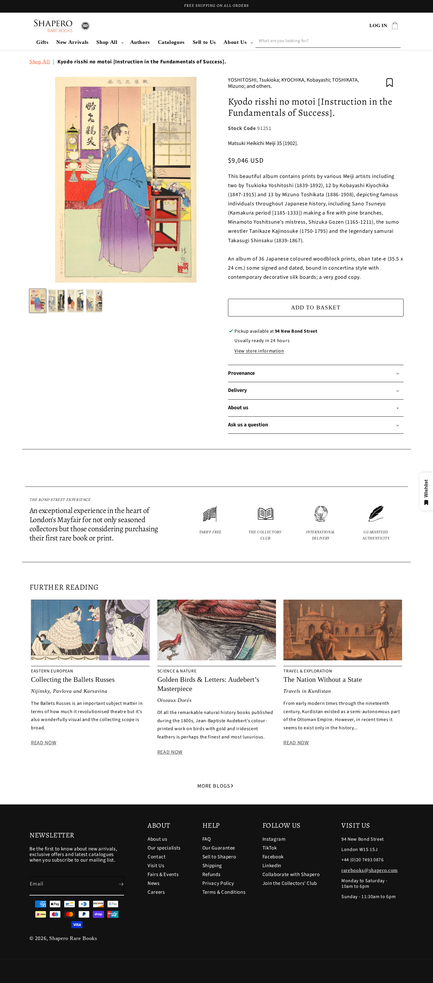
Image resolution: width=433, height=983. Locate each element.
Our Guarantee (218, 848)
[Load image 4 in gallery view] (94, 301)
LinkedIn (271, 865)
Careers (156, 892)
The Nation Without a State (322, 679)
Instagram (274, 840)
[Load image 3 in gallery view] (75, 301)
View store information (259, 351)
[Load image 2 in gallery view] (56, 301)
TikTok (269, 848)
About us (157, 840)
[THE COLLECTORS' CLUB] (265, 523)
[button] (109, 42)
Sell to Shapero (219, 856)
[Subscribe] (116, 884)
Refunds (211, 874)
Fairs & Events (163, 874)
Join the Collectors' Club (289, 883)
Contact (157, 856)
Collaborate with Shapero (291, 874)
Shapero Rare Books (73, 938)
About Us (235, 42)
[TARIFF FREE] (210, 523)
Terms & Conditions (224, 892)
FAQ (206, 840)
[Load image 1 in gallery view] (37, 301)
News (154, 883)
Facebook (273, 856)
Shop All (106, 42)
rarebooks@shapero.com (369, 870)
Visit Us (156, 865)
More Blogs (213, 786)
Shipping (212, 865)
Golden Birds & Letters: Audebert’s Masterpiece (208, 684)
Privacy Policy (218, 883)
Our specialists (164, 848)
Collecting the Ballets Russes (73, 679)
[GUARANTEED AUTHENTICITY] (376, 523)
